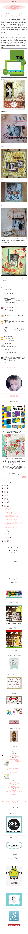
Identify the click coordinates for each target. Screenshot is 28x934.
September (7, 512)
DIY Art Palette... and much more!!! (14, 769)
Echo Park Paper (13, 782)
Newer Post (3, 365)
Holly (5, 314)
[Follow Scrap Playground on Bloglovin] (14, 858)
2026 (5, 485)
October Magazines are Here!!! (11, 516)
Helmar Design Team (13, 768)
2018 (5, 497)
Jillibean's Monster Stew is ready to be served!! (14, 526)
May (6, 533)
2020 (5, 494)
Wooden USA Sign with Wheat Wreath (14, 791)
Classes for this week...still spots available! (14, 520)
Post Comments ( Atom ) (12, 367)
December (7, 508)
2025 (5, 487)
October (7, 510)
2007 (5, 542)
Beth (5, 320)
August (6, 528)
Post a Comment (6, 362)
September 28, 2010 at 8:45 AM (10, 310)
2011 (5, 505)
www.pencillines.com (5, 35)
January (6, 538)
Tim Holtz (14, 755)
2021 (5, 492)
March (6, 535)
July (6, 530)
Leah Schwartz (7, 343)
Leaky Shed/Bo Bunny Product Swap (14, 458)
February (7, 537)
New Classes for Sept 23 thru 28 (11, 517)
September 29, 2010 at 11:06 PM (10, 352)
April (6, 534)
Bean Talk (14, 790)
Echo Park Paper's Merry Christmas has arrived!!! (15, 522)
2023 (5, 490)
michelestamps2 (7, 336)
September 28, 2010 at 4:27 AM (10, 293)
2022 (5, 491)
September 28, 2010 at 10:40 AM (10, 324)
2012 (5, 504)
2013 (5, 502)
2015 (5, 499)
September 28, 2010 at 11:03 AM (10, 333)
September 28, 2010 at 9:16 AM (10, 316)
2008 (5, 541)
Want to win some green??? (14, 464)
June (6, 531)
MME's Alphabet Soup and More (11, 527)
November (7, 509)
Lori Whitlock (14, 749)
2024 (5, 488)
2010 (5, 506)
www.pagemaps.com (19, 34)
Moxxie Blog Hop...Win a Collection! (14, 428)
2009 (5, 540)
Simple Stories (14, 794)
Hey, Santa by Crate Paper (13, 787)
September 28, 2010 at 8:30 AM (10, 302)
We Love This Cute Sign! (14, 783)
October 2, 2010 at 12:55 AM (9, 360)
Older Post (24, 365)
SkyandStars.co (19, 932)
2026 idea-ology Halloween (13, 756)
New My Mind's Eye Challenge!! (11, 519)
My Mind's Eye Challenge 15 (10, 513)
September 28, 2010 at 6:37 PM (10, 346)
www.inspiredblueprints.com (18, 35)
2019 (5, 495)
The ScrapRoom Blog (13, 759)
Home (14, 365)
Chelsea (5, 306)
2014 (5, 501)
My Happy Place (13, 772)
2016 (5, 498)
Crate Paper (13, 786)
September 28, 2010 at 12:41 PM (10, 340)
